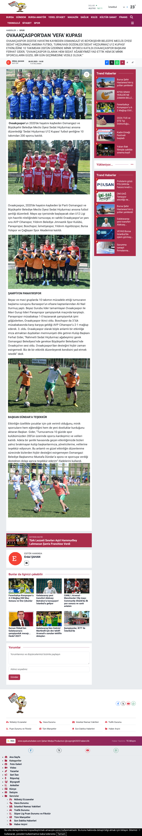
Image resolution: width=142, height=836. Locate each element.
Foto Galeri (15, 764)
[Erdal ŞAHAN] (15, 558)
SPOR (37, 23)
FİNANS (123, 17)
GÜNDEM (21, 17)
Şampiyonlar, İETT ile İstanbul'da (74, 629)
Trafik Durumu (114, 722)
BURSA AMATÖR (37, 17)
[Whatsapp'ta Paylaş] (117, 62)
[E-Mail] (26, 563)
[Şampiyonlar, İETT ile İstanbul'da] (76, 618)
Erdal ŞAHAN (32, 556)
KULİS (94, 17)
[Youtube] (128, 703)
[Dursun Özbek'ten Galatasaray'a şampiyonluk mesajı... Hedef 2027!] (21, 618)
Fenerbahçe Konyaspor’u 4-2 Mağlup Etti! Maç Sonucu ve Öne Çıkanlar (21, 598)
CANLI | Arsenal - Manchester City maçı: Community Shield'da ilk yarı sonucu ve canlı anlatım (76, 600)
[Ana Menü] (132, 23)
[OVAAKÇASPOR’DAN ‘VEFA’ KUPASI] (49, 94)
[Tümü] (132, 164)
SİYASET (27, 23)
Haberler (11, 30)
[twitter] (59, 750)
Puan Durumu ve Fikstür (20, 729)
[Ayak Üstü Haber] (16, 7)
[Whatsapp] (133, 703)
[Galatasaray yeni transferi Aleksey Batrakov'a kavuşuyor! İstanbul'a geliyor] (49, 585)
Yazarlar (14, 771)
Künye (12, 789)
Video (12, 767)
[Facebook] (118, 703)
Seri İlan (14, 774)
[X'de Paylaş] (111, 62)
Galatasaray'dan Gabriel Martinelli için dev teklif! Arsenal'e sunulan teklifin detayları (49, 632)
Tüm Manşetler (49, 729)
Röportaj (14, 778)
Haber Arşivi (114, 729)
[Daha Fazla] (122, 62)
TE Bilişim (131, 741)
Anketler (14, 785)
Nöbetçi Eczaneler (18, 722)
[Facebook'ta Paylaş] (107, 62)
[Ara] (132, 17)
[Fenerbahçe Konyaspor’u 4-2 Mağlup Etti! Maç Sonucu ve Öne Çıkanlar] (21, 585)
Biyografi (14, 781)
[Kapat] (140, 830)
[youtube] (87, 750)
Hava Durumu (49, 722)
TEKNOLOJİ (13, 23)
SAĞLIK (85, 17)
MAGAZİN (73, 17)
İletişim (13, 792)
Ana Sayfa (14, 757)
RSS (12, 741)
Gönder (14, 677)
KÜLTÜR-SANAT (108, 17)
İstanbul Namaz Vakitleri (87, 722)
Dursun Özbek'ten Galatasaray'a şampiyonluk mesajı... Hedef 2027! (20, 632)
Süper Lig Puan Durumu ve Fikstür (32, 813)
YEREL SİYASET (56, 17)
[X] (123, 703)
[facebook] (30, 750)
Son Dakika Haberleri (85, 729)
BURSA (10, 17)
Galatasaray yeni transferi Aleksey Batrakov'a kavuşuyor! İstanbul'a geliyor (47, 599)
